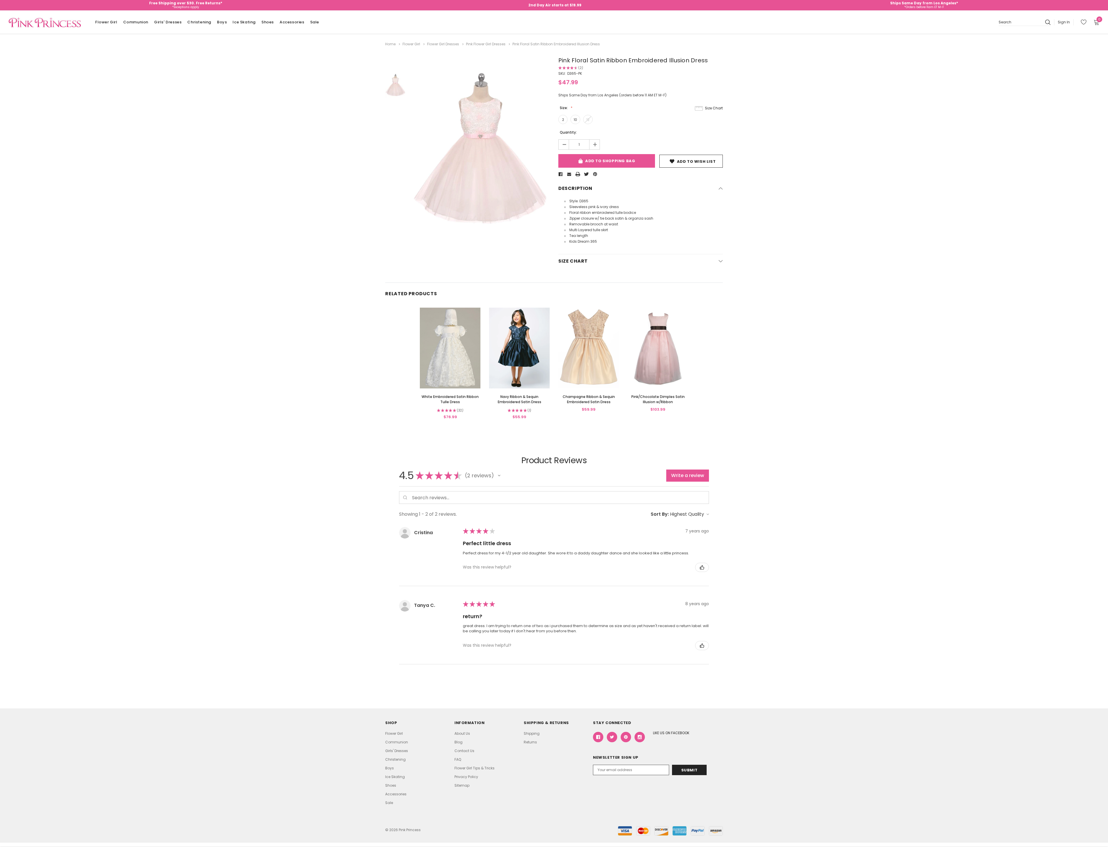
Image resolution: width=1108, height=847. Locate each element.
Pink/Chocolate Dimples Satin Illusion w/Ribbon (658, 399)
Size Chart (714, 108)
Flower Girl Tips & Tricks (474, 768)
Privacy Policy (466, 776)
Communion (135, 22)
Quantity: (568, 132)
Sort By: (660, 514)
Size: (564, 107)
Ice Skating (244, 22)
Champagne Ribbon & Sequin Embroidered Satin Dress (589, 399)
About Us (462, 733)
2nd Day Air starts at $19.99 (554, 5)
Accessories (292, 22)
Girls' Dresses (167, 22)
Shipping (532, 733)
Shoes (267, 22)
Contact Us (464, 750)
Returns (530, 742)
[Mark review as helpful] (702, 567)
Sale (314, 22)
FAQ (457, 759)
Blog (458, 742)
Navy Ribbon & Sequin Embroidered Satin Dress (519, 399)
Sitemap (461, 785)
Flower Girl (106, 22)
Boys (222, 22)
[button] (499, 475)
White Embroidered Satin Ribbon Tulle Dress (450, 399)
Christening (199, 22)
